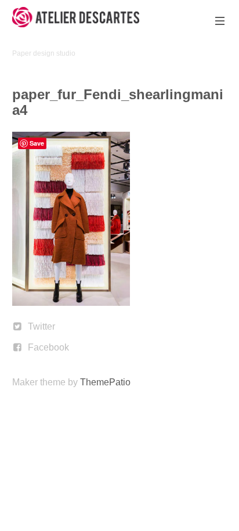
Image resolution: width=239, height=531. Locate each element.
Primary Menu (220, 21)
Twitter (41, 326)
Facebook (48, 347)
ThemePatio (105, 382)
